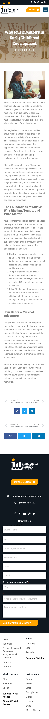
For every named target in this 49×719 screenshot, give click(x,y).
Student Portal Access (10, 703)
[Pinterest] (35, 2)
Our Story (31, 643)
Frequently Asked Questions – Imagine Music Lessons (12, 653)
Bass (28, 705)
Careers (7, 662)
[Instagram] (38, 2)
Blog (28, 647)
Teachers (7, 643)
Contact (7, 666)
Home (6, 639)
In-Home (7, 683)
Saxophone (32, 692)
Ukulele (30, 701)
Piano (29, 679)
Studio (6, 679)
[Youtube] (42, 2)
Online (6, 687)
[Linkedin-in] (45, 2)
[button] (45, 9)
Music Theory (33, 710)
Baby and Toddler (35, 658)
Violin (28, 687)
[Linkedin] (34, 514)
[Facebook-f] (31, 2)
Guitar (29, 696)
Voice (29, 683)
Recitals (30, 652)
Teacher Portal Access (10, 695)
